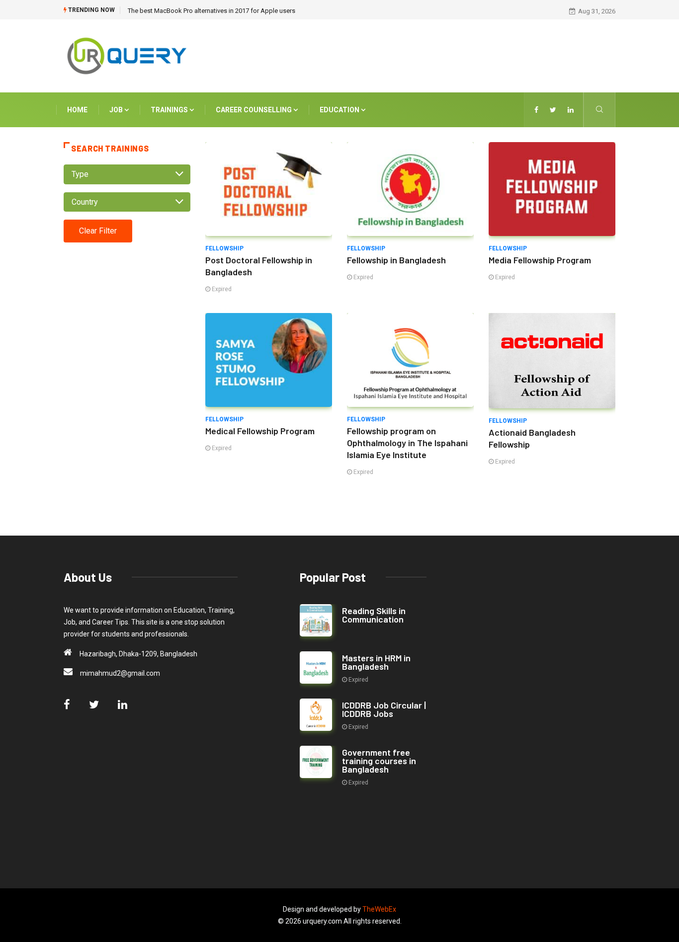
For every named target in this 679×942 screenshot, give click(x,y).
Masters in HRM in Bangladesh (376, 662)
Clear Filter (98, 231)
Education (340, 110)
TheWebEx (379, 909)
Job (116, 110)
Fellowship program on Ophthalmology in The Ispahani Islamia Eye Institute (407, 442)
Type (80, 174)
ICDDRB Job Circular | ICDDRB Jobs (384, 709)
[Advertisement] (434, 54)
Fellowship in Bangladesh (396, 259)
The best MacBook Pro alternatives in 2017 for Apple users (211, 10)
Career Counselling (254, 110)
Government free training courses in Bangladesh (379, 761)
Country (85, 202)
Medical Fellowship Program (260, 430)
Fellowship (224, 248)
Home (77, 110)
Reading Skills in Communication (374, 615)
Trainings (170, 110)
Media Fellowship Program (540, 259)
